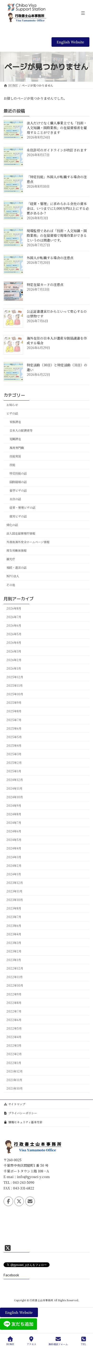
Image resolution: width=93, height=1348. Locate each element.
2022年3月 (13, 1045)
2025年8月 (13, 711)
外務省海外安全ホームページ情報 (27, 542)
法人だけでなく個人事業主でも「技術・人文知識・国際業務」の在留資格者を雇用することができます (57, 128)
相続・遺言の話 (16, 567)
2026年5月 (13, 634)
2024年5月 (13, 840)
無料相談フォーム (58, 1344)
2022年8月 (13, 1003)
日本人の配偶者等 (21, 430)
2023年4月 (13, 934)
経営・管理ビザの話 (22, 508)
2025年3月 (13, 754)
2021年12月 (14, 1071)
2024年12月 (14, 780)
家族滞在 (15, 422)
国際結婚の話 (18, 482)
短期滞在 (15, 439)
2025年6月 (13, 728)
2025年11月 (14, 685)
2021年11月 (14, 1080)
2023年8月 (13, 908)
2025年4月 (13, 745)
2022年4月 (13, 1037)
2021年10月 (14, 1088)
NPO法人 (12, 576)
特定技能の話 (18, 473)
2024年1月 (13, 874)
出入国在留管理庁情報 (20, 533)
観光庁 (10, 559)
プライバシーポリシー (22, 1113)
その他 (10, 585)
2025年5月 (14, 737)
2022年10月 (14, 985)
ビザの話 (12, 413)
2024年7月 (13, 823)
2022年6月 (13, 1020)
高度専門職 (17, 448)
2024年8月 (13, 814)
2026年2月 (13, 660)
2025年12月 (14, 677)
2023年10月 (14, 900)
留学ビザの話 (18, 490)
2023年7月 (13, 917)
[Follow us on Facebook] (8, 1201)
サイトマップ (16, 1104)
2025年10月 (14, 694)
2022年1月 (13, 1063)
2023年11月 (14, 891)
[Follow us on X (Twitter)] (19, 1201)
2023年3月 (13, 943)
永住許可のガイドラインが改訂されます (57, 150)
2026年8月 (13, 608)
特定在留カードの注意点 (45, 284)
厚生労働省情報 (16, 550)
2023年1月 (13, 960)
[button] (70, 42)
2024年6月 (13, 831)
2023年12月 (14, 883)
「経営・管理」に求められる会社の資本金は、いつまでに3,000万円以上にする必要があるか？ (58, 208)
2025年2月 (14, 762)
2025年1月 (13, 771)
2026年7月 (13, 617)
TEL (83, 1344)
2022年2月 (14, 1054)
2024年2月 (13, 865)
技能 (12, 465)
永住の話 (15, 499)
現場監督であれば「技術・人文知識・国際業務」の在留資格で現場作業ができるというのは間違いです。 (57, 235)
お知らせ (12, 405)
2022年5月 (14, 1028)
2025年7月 (13, 720)
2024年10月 (14, 797)
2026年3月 (13, 651)
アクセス (31, 1344)
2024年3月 (13, 857)
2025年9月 (13, 702)
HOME (10, 1344)
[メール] (30, 1201)
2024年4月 (13, 848)
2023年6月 (13, 926)
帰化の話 (12, 525)
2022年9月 (13, 994)
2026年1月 (13, 668)
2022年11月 (14, 977)
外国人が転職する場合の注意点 (50, 257)
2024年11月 (14, 788)
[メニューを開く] (83, 13)
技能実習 (15, 456)
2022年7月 (13, 1011)
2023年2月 (13, 951)
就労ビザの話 (18, 516)
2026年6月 (13, 625)
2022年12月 (14, 968)
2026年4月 (13, 642)
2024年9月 (13, 805)
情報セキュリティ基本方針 (25, 1122)
